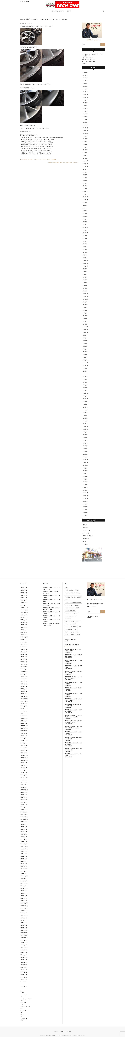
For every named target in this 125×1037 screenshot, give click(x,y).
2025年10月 (85, 100)
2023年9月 (85, 169)
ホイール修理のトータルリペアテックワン (37, 10)
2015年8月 (85, 437)
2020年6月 (85, 277)
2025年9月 (85, 102)
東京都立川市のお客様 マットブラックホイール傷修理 (51, 592)
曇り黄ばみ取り (69, 629)
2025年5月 (85, 113)
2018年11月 (85, 329)
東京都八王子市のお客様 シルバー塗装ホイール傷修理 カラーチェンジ (73, 727)
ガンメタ (75, 613)
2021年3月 (85, 252)
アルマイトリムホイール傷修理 (72, 607)
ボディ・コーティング (88, 535)
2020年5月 (85, 279)
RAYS (67, 587)
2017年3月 (85, 385)
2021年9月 (85, 235)
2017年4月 (85, 382)
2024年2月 (85, 155)
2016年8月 (85, 404)
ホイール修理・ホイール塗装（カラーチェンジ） (93, 54)
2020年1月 (85, 291)
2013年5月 (85, 512)
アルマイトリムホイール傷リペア (73, 605)
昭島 (80, 626)
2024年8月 (85, 138)
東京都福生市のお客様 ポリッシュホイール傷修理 (51, 616)
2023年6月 (85, 177)
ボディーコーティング (87, 57)
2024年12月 (85, 127)
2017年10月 (85, 365)
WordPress (82, 1035)
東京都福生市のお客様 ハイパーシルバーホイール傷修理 (51, 588)
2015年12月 (85, 426)
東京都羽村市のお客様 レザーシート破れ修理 (73, 754)
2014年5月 (85, 479)
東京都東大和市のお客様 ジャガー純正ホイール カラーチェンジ (36, 148)
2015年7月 (85, 440)
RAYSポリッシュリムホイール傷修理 (73, 597)
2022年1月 (85, 224)
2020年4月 (85, 282)
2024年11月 (85, 130)
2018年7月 (85, 340)
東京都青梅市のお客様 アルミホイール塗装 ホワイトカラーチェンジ (38, 139)
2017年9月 (85, 368)
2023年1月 (85, 191)
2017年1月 (85, 390)
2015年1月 (85, 457)
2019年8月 (85, 304)
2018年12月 (85, 326)
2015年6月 (85, 443)
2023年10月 (85, 166)
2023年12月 (85, 160)
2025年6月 (85, 111)
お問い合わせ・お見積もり (58, 11)
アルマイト (68, 599)
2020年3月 (85, 285)
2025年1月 (85, 124)
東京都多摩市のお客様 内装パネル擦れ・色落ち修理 (73, 705)
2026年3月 (85, 86)
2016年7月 (85, 407)
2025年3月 (85, 119)
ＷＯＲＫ (78, 634)
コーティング (68, 618)
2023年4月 (85, 183)
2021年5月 (85, 246)
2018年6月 (85, 343)
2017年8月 (85, 371)
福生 (76, 629)
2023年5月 (85, 180)
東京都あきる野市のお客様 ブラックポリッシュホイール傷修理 (73, 721)
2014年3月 (85, 484)
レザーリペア (86, 538)
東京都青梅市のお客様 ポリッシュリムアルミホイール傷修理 (36, 141)
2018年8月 (85, 338)
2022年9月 (85, 202)
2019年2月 (85, 321)
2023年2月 (85, 188)
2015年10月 (85, 432)
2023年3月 (85, 185)
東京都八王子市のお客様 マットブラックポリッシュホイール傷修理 (73, 716)
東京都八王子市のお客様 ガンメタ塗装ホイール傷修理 (51, 604)
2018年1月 (85, 357)
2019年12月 (85, 293)
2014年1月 (85, 490)
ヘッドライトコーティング (89, 530)
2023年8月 (85, 172)
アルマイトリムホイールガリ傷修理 (73, 602)
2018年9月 (85, 335)
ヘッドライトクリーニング (88, 59)
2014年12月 (85, 459)
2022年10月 (85, 199)
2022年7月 (85, 208)
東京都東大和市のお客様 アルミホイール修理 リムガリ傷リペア (37, 146)
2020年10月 (85, 266)
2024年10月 (85, 133)
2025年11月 (85, 97)
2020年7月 (85, 274)
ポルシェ (78, 621)
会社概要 (69, 11)
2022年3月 (85, 219)
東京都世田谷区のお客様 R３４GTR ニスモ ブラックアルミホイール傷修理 (38, 159)
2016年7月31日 (29, 23)
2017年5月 (85, 379)
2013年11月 (85, 495)
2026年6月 (85, 77)
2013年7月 (85, 506)
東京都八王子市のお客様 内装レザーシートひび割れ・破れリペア (63, 162)
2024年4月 (85, 149)
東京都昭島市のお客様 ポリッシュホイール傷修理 (51, 596)
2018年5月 (85, 346)
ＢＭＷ (72, 634)
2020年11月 (85, 263)
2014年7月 (85, 473)
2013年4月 (85, 515)
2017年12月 (85, 360)
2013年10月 (85, 498)
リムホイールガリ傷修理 (71, 624)
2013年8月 (85, 504)
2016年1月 (85, 423)
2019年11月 (85, 296)
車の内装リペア (85, 56)
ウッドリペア (86, 527)
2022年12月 (85, 194)
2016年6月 (85, 410)
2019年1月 (85, 324)
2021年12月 (85, 227)
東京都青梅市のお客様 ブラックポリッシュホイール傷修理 (51, 624)
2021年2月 (85, 255)
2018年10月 (85, 332)
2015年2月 (85, 454)
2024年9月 (85, 136)
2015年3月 (85, 451)
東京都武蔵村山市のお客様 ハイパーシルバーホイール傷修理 (51, 608)
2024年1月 (85, 158)
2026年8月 (85, 72)
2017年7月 (85, 374)
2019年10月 (85, 299)
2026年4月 (85, 83)
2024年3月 (85, 152)
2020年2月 (85, 288)
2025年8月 (85, 105)
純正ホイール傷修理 (70, 632)
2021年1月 (85, 257)
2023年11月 (85, 163)
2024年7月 (85, 141)
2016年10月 (85, 398)
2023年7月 (85, 174)
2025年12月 (85, 94)
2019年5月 (85, 313)
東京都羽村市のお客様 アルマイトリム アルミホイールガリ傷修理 (37, 143)
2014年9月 (85, 468)
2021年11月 (85, 230)
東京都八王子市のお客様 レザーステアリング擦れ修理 (73, 738)
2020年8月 (85, 271)
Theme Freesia (71, 1035)
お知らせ (85, 524)
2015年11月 (85, 429)
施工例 (84, 541)
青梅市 (67, 634)
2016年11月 (85, 396)
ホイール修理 (86, 533)
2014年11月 (85, 462)
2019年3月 (85, 318)
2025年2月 (85, 122)
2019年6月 (85, 310)
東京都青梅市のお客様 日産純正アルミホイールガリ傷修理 (36, 150)
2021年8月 (85, 238)
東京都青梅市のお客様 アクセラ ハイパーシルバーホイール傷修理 (37, 144)
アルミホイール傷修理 (70, 610)
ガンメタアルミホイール (71, 615)
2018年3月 (85, 351)
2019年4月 (85, 315)
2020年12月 (85, 260)
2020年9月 (85, 268)
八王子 (67, 626)
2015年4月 (85, 448)
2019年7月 (85, 307)
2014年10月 (85, 465)
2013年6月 (85, 509)
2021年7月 (85, 241)
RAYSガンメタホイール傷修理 (72, 590)
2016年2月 (85, 421)
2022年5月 (85, 213)
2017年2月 (85, 387)
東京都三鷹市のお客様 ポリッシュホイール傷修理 (51, 612)
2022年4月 (85, 216)
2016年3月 (85, 418)
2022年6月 (85, 210)
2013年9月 (85, 501)
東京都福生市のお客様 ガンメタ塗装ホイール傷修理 (73, 710)
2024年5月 (85, 147)
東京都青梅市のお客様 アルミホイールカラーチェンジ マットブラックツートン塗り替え (43, 137)
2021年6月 (85, 243)
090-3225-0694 (25, 1)
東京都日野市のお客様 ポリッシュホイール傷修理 (51, 620)
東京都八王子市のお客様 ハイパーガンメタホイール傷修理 (73, 749)
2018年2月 (85, 354)
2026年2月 (85, 89)
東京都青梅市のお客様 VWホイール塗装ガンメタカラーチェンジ (37, 152)
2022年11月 (85, 196)
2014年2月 (85, 487)
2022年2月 (85, 221)
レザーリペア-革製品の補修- (88, 61)
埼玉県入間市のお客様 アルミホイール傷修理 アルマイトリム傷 (36, 153)
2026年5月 (85, 80)
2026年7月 (85, 75)
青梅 (77, 632)
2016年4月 (85, 415)
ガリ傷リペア (68, 613)
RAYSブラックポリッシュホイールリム (73, 593)
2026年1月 (85, 91)
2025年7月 (85, 108)
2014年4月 (85, 481)
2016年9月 (85, 401)
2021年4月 (85, 249)
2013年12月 (85, 492)
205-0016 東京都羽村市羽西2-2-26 (96, 603)
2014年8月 (85, 470)
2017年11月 (85, 362)
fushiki (22, 23)
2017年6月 (85, 376)
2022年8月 (85, 205)
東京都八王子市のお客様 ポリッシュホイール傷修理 (73, 743)
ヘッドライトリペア (70, 621)
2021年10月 (85, 232)
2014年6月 (85, 476)
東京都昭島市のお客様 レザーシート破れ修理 (51, 600)
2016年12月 (85, 393)
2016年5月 (85, 412)
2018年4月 (85, 349)
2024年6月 (85, 144)
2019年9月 (85, 302)
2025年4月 (85, 116)
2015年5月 (85, 445)
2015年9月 (85, 434)
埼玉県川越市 (74, 626)
